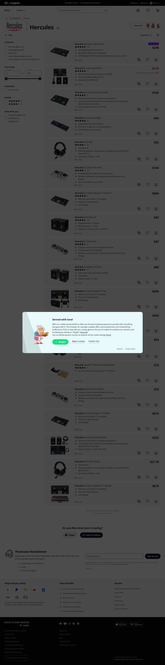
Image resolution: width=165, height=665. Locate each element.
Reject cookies (78, 341)
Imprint (120, 349)
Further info (94, 341)
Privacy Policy (130, 349)
